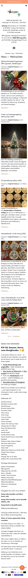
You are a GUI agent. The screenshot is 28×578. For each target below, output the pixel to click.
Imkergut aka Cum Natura (8, 426)
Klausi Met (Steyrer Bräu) (8, 428)
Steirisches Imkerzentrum (8, 443)
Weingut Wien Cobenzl (8, 452)
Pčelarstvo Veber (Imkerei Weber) (11, 441)
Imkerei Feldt (5, 419)
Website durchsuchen (7, 478)
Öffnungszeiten (5, 469)
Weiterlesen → (5, 108)
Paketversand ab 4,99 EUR (8, 471)
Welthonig (4, 454)
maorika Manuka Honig (7, 435)
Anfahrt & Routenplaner (8, 467)
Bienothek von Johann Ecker (9, 404)
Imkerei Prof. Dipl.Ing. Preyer (9, 424)
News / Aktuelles (6, 473)
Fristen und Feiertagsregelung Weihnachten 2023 (11, 115)
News (4, 56)
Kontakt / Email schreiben (8, 475)
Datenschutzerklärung (7, 482)
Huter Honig (4, 415)
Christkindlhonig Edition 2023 (11, 180)
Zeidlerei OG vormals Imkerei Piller (11, 459)
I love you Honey (6, 417)
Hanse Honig (5, 413)
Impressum (4, 486)
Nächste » (17, 336)
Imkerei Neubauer (6, 421)
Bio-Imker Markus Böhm (8, 408)
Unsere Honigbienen (7, 446)
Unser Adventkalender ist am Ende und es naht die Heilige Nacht (12, 299)
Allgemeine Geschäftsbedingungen (11, 480)
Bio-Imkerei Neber (6, 410)
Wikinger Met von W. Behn (9, 457)
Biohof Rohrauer (5, 406)
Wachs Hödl (4, 448)
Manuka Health (5, 432)
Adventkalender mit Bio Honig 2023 (13, 233)
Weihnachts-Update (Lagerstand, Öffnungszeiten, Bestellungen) (12, 62)
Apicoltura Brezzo (6, 402)
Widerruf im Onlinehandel (8, 484)
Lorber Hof (4, 430)
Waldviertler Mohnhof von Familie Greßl (12, 450)
